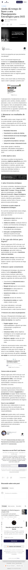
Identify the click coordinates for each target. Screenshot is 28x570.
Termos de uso (7, 551)
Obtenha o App (20, 565)
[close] (24, 521)
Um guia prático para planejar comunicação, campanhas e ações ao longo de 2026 (10, 514)
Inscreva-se (19, 2)
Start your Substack (10, 565)
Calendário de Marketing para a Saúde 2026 (10, 511)
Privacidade (9, 563)
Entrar (25, 2)
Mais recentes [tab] (11, 506)
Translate (4, 6)
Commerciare (13, 444)
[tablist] (8, 488)
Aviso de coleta (19, 563)
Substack (9, 568)
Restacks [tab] (11, 488)
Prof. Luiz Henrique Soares (11, 19)
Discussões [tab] (18, 506)
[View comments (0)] (7, 24)
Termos (13, 563)
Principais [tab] (4, 506)
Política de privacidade (14, 472)
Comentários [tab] (5, 488)
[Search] (25, 506)
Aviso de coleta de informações (18, 470)
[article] (14, 514)
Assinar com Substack (15, 546)
